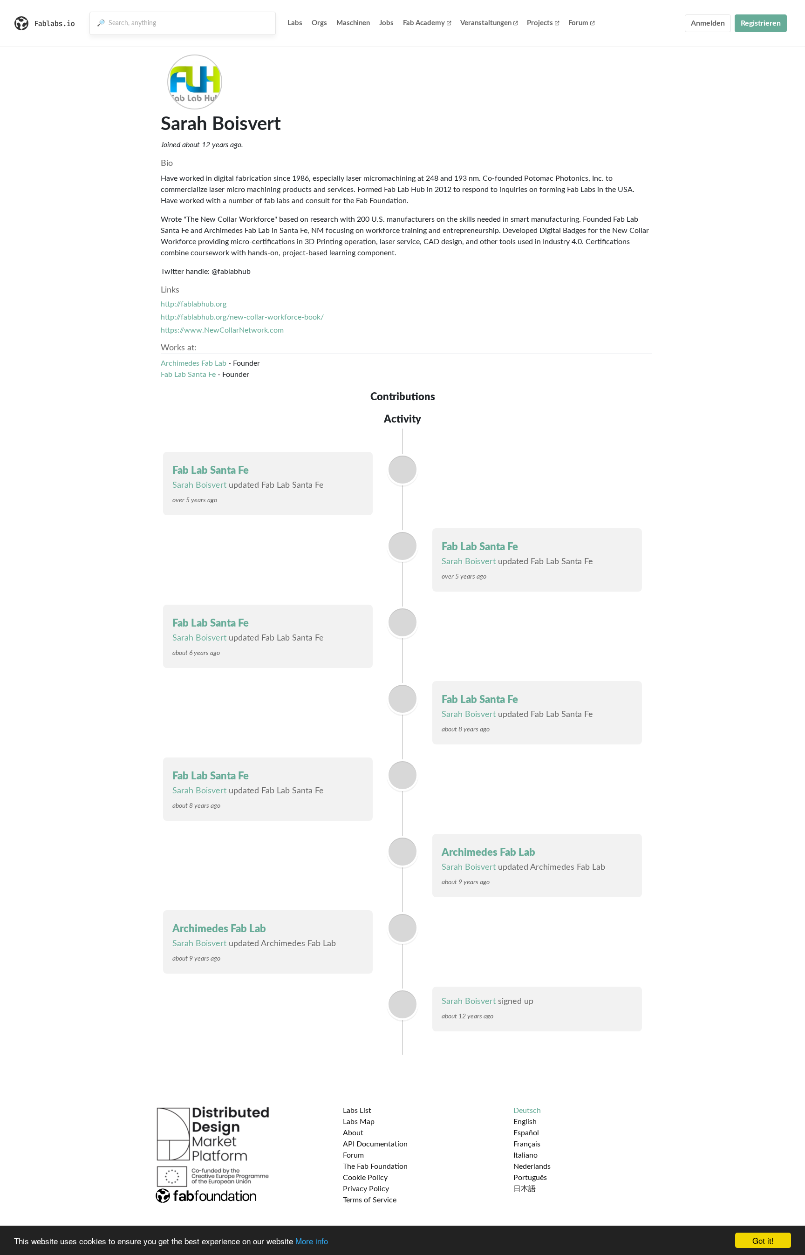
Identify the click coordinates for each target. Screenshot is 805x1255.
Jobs (386, 23)
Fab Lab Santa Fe (188, 374)
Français (526, 1144)
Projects (540, 23)
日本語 (524, 1189)
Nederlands (532, 1166)
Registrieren (761, 23)
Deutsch (527, 1110)
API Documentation (375, 1144)
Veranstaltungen (486, 23)
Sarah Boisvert (199, 485)
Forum (578, 23)
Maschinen (353, 23)
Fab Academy (424, 23)
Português (530, 1177)
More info (311, 1241)
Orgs (319, 23)
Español (526, 1133)
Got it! (763, 1240)
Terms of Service (369, 1200)
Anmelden (708, 23)
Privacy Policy (366, 1189)
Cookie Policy (365, 1177)
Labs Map (359, 1121)
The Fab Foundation (375, 1166)
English (525, 1121)
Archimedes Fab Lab (193, 363)
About (353, 1133)
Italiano (525, 1155)
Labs (294, 23)
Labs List (357, 1110)
